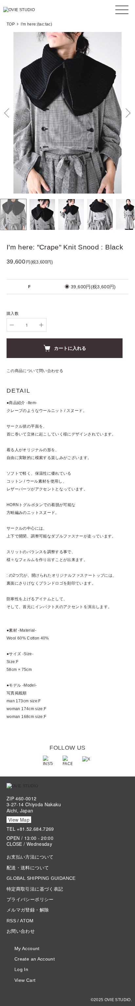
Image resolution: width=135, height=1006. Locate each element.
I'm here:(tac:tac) (36, 24)
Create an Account (34, 959)
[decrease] (12, 325)
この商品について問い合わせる (35, 370)
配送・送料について (28, 867)
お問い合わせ (21, 931)
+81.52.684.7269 (35, 829)
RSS (11, 920)
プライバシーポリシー (30, 899)
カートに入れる (70, 348)
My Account (27, 948)
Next (127, 113)
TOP (11, 24)
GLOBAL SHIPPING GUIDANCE (41, 878)
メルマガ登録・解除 (28, 909)
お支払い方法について (30, 857)
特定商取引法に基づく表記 (35, 889)
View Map (18, 819)
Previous (7, 113)
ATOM (26, 920)
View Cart (24, 980)
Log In (21, 969)
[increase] (41, 325)
